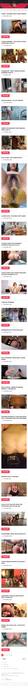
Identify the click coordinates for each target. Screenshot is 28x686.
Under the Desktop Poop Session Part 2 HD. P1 (13, 129)
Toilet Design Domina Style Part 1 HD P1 (13, 562)
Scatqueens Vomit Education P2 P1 (13, 534)
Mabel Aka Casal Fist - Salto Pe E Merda (13, 626)
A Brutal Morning (7, 302)
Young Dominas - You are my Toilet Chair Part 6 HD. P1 (13, 42)
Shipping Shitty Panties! (9, 476)
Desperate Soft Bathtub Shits (12, 330)
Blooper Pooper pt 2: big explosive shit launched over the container (13, 417)
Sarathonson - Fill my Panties (12, 100)
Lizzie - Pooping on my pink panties (13, 13)
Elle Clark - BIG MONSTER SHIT (11, 157)
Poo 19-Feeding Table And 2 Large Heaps (13, 358)
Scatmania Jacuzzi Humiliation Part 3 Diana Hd (12, 596)
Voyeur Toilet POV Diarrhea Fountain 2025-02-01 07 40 (11, 244)
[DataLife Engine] (14, 5)
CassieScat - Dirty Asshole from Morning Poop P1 (13, 72)
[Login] (26, 1)
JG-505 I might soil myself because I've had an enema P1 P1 (13, 273)
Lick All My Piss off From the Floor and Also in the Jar (11, 505)
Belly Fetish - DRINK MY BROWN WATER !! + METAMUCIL (12, 388)
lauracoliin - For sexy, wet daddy (13, 216)
